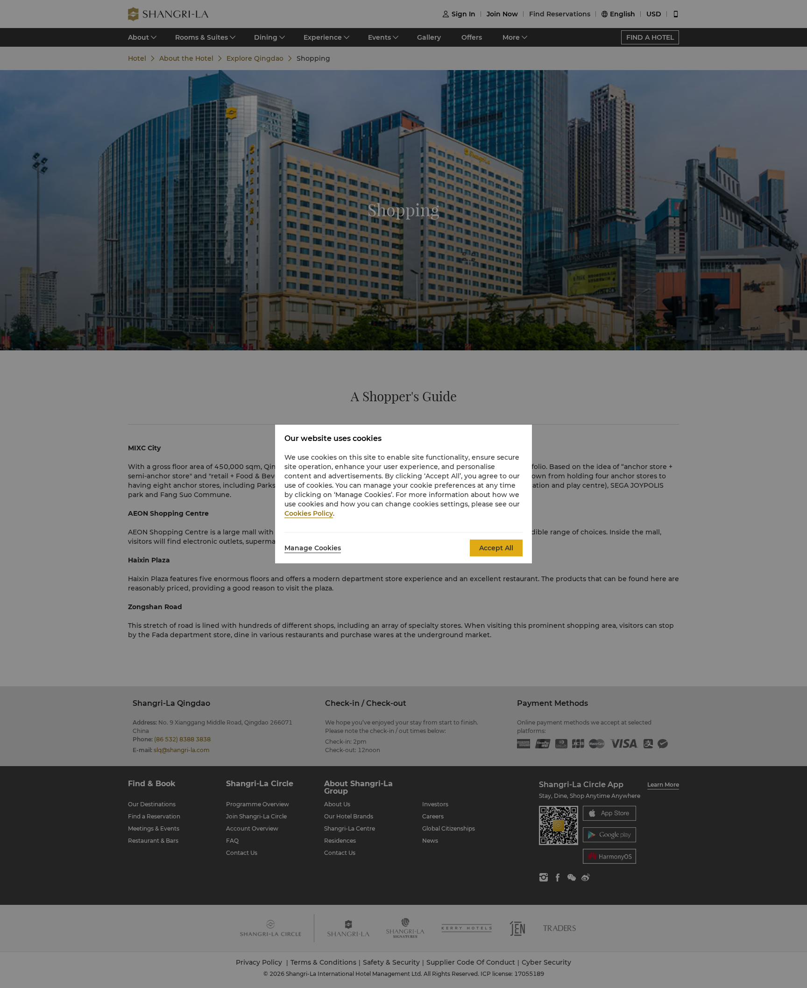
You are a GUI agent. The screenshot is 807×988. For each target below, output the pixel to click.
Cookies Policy (308, 513)
